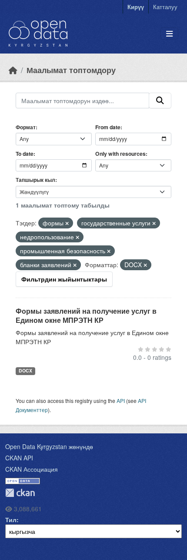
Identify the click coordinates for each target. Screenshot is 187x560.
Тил (11, 519)
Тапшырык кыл (35, 180)
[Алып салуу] (67, 223)
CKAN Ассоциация (31, 469)
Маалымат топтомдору (71, 69)
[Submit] (160, 100)
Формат (26, 127)
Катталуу (165, 7)
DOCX (25, 370)
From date (107, 127)
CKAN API (19, 457)
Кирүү (135, 7)
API (121, 400)
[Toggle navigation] (169, 33)
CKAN (20, 492)
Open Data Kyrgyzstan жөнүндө (49, 446)
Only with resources (120, 154)
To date (24, 154)
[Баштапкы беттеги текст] (13, 69)
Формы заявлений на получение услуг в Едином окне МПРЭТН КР (86, 315)
